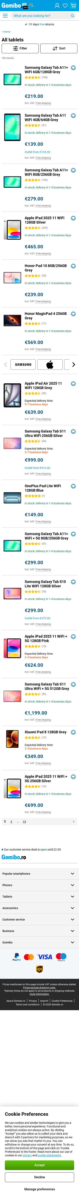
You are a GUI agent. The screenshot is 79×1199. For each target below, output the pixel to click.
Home (6, 31)
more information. (39, 994)
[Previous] (6, 365)
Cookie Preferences (62, 1001)
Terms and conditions (28, 1004)
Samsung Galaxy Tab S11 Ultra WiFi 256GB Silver (45, 433)
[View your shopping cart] (73, 5)
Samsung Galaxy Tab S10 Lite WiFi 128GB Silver (45, 583)
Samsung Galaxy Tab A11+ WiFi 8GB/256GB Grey (46, 172)
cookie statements (49, 1155)
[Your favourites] (65, 5)
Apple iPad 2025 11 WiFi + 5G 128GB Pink (46, 638)
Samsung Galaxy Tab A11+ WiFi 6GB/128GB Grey (46, 69)
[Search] (72, 15)
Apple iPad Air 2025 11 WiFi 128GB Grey (43, 385)
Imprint (44, 1001)
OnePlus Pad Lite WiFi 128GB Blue (43, 488)
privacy (27, 1155)
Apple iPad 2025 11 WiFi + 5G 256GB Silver (46, 778)
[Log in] (57, 5)
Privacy (33, 1001)
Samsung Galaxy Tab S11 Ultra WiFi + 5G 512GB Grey (47, 686)
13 (24, 821)
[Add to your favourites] (73, 67)
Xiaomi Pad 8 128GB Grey (45, 732)
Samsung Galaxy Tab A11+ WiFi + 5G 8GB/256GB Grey (46, 536)
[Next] (73, 365)
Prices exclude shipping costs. (39, 987)
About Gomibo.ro (15, 1001)
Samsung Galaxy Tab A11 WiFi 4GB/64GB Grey (45, 117)
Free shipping (43, 103)
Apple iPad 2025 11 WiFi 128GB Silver (44, 220)
